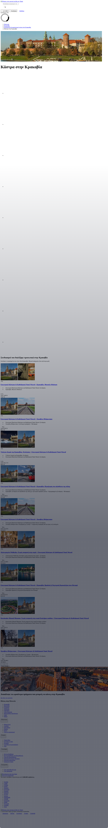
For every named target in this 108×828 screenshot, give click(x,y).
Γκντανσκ (6, 707)
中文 (5, 807)
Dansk (6, 786)
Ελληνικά (6, 789)
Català (5, 783)
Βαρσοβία (6, 706)
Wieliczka (6, 709)
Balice (5, 716)
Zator (5, 715)
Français (6, 792)
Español (6, 791)
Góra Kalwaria (8, 712)
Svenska (6, 805)
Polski (5, 802)
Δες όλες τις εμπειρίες (6, 698)
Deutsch (6, 788)
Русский (6, 803)
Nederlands (7, 797)
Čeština (6, 785)
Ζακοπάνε (6, 710)
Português (6, 800)
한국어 (6, 794)
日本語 (6, 799)
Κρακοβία (6, 704)
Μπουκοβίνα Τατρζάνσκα (11, 713)
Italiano (6, 796)
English (6, 782)
